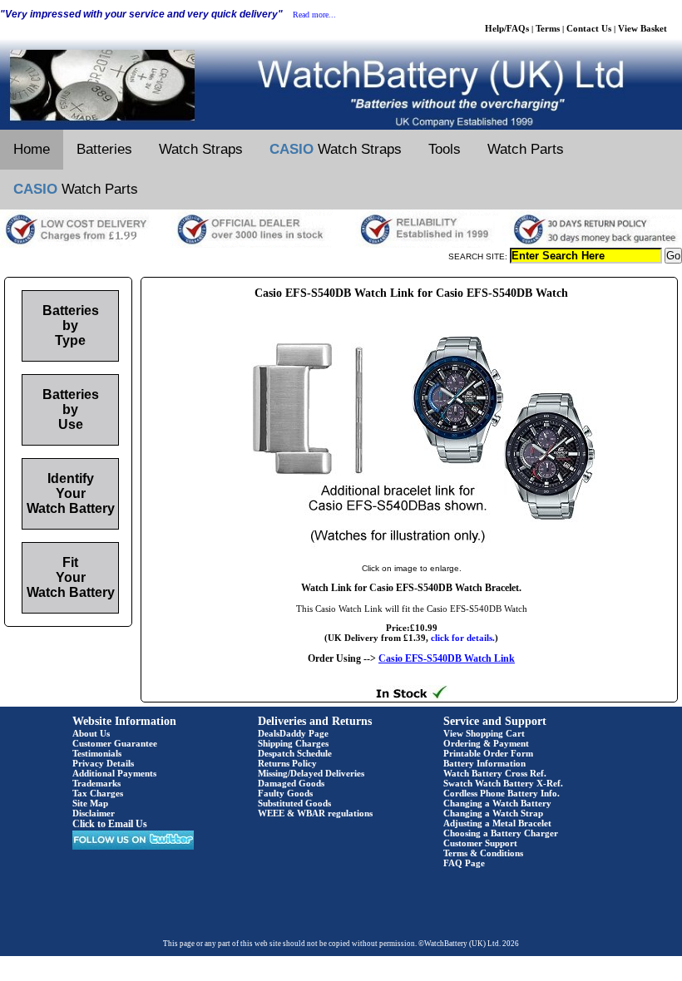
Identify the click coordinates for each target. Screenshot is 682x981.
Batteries (104, 149)
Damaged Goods (291, 783)
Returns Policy (287, 763)
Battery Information (484, 763)
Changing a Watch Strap (493, 813)
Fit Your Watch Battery (71, 577)
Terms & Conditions (483, 853)
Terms (548, 28)
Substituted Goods (294, 803)
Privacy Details (103, 763)
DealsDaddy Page (293, 733)
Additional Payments (114, 773)
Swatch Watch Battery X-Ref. (503, 783)
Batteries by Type (70, 325)
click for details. (463, 638)
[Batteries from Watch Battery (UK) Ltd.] (341, 126)
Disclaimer (93, 813)
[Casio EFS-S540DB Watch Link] (412, 551)
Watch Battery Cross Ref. (494, 773)
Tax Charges (97, 793)
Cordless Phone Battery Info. (501, 793)
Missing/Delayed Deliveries (311, 773)
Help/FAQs (507, 28)
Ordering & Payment (486, 743)
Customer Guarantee (114, 743)
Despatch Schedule (295, 753)
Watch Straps (201, 149)
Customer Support (480, 843)
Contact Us (588, 28)
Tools (444, 149)
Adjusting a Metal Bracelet (497, 823)
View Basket (642, 28)
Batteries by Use (70, 409)
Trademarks (96, 783)
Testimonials (96, 753)
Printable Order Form (488, 753)
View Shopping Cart (484, 733)
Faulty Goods (285, 793)
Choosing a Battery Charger (500, 833)
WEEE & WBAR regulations (315, 813)
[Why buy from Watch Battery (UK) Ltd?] (341, 244)
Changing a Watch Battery (497, 803)
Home (31, 149)
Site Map (90, 803)
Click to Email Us (109, 824)
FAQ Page (464, 863)
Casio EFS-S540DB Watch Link (446, 658)
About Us (91, 733)
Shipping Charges (293, 743)
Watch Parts (525, 149)
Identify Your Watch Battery (71, 493)
